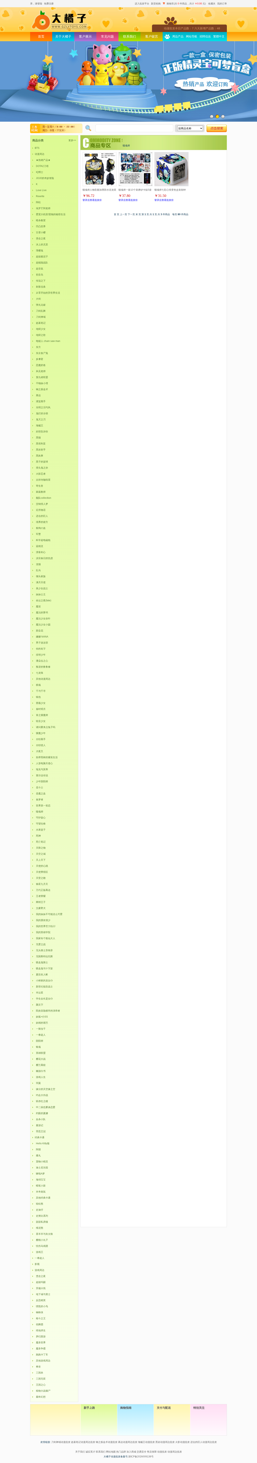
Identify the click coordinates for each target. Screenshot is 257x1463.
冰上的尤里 (41, 244)
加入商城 (131, 1451)
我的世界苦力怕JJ (45, 926)
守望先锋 (40, 823)
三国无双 (40, 1378)
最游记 (39, 1125)
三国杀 (39, 1372)
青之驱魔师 (41, 715)
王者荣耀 (40, 896)
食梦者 (39, 799)
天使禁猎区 (41, 872)
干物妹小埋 (41, 383)
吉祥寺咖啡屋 (42, 479)
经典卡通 (39, 1137)
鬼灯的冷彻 (41, 413)
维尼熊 (39, 1228)
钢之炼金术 (41, 389)
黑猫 (38, 437)
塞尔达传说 (41, 775)
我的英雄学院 (42, 932)
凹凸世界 (40, 226)
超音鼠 (39, 268)
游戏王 (39, 1252)
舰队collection (43, 498)
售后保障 (152, 1451)
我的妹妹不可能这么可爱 (48, 914)
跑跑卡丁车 (41, 1354)
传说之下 (40, 280)
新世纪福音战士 (44, 986)
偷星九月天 (41, 884)
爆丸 (38, 1155)
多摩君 (39, 359)
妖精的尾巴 (41, 1022)
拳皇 (38, 1366)
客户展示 (85, 36)
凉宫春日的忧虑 (44, 558)
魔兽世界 (40, 1342)
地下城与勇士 (42, 1294)
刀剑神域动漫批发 (60, 1442)
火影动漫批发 (182, 1442)
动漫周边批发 (174, 1451)
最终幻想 (40, 1396)
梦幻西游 (40, 1336)
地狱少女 (40, 329)
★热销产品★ (42, 160)
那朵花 (39, 630)
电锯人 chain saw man (47, 341)
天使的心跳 (41, 866)
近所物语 (40, 510)
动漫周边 (39, 154)
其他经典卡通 (42, 1197)
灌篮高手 (40, 401)
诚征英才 (90, 1451)
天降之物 (40, 847)
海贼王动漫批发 (146, 1442)
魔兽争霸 (40, 1348)
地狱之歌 (40, 335)
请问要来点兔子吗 (45, 727)
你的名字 (40, 648)
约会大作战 (41, 1095)
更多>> (72, 140)
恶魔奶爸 (40, 365)
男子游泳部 (41, 642)
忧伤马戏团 (41, 1246)
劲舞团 (39, 1324)
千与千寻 (40, 691)
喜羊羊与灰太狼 (44, 1234)
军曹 (38, 534)
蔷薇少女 (40, 703)
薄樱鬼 (39, 250)
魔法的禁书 (41, 612)
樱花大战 (40, 1059)
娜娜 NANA (41, 636)
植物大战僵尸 (42, 1390)
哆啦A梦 (40, 1173)
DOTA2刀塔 (42, 166)
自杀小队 (40, 1119)
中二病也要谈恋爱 (45, 1107)
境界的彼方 (41, 522)
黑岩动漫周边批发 (165, 1442)
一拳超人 (40, 1034)
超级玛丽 (40, 1282)
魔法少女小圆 (42, 624)
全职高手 (40, 739)
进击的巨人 (41, 516)
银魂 (38, 1047)
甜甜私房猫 (41, 1221)
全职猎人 (40, 745)
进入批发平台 (142, 3)
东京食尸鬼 (41, 353)
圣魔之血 (40, 793)
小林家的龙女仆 (44, 980)
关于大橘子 (63, 36)
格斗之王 (40, 1318)
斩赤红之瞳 (41, 1101)
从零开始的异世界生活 (47, 292)
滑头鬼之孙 (41, 467)
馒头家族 (40, 576)
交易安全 (141, 1451)
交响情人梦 (41, 504)
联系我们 (129, 36)
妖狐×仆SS (41, 1016)
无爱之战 (40, 944)
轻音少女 (40, 721)
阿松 (38, 202)
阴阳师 (39, 1040)
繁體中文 (218, 36)
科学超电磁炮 (42, 540)
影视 (37, 1264)
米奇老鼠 (40, 1191)
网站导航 (191, 36)
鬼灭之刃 (40, 419)
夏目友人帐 (41, 974)
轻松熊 (39, 1203)
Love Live (41, 190)
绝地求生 (40, 1330)
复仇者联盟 (41, 377)
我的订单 (222, 3)
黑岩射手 (40, 449)
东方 (38, 347)
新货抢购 (156, 3)
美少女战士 (41, 588)
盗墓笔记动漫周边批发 (83, 1442)
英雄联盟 (40, 1053)
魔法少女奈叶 (42, 618)
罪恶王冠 (40, 1131)
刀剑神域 (40, 317)
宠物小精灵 (41, 1161)
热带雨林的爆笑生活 (46, 757)
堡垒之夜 (40, 238)
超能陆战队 (41, 262)
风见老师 (40, 371)
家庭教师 (40, 491)
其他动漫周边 (42, 679)
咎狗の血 (40, 528)
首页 (41, 36)
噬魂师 (39, 811)
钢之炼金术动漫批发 (106, 1442)
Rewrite (39, 196)
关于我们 (80, 1451)
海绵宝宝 (40, 1179)
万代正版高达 (42, 890)
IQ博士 (39, 172)
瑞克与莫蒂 (41, 769)
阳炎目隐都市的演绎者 (47, 1010)
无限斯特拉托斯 (44, 956)
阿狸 (38, 1149)
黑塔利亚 (40, 443)
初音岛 (39, 274)
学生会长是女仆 (44, 998)
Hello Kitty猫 (42, 1143)
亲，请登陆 (36, 3)
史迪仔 (39, 1209)
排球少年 (40, 654)
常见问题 (107, 36)
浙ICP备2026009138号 (141, 1456)
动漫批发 (162, 1451)
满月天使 (40, 582)
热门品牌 (121, 1451)
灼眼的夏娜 (41, 1113)
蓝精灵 (39, 546)
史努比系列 (41, 1215)
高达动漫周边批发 (127, 1442)
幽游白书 (40, 1071)
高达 (38, 395)
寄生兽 (39, 485)
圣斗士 (39, 787)
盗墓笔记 (40, 323)
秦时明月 (40, 709)
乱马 (38, 570)
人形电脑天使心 (44, 763)
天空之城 (40, 853)
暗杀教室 (40, 220)
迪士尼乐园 (41, 1167)
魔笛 (38, 606)
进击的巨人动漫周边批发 (203, 1442)
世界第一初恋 (42, 805)
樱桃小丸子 (41, 1240)
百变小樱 (40, 232)
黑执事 (39, 455)
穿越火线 (40, 1288)
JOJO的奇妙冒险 (44, 178)
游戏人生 (40, 1077)
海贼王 (39, 425)
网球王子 (40, 902)
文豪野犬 (40, 908)
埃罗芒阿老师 (42, 208)
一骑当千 (40, 1028)
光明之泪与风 (42, 407)
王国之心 (40, 1384)
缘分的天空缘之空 (45, 1089)
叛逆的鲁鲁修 (42, 666)
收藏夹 (211, 3)
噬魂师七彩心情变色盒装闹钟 (170, 189)
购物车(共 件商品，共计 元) (186, 3)
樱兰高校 (40, 1065)
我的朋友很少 (42, 920)
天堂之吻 (40, 878)
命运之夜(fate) (43, 600)
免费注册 (49, 3)
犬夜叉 (39, 751)
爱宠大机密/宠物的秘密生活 (50, 214)
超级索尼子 (41, 256)
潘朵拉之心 (41, 660)
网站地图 (111, 1451)
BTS (37, 148)
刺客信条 (40, 286)
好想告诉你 (41, 431)
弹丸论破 (40, 304)
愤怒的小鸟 (41, 1306)
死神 (38, 835)
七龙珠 (39, 672)
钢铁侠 (39, 1312)
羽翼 (38, 1083)
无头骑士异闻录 (44, 950)
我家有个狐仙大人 (45, 938)
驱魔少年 (40, 733)
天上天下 (40, 859)
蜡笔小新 (40, 1185)
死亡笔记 (40, 841)
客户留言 (151, 36)
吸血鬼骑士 (41, 962)
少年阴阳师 (41, 781)
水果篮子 (40, 829)
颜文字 (39, 1004)
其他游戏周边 (42, 1360)
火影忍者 (40, 473)
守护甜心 (40, 817)
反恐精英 (40, 1300)
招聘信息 (205, 36)
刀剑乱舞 (40, 310)
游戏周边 (39, 1270)
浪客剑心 (40, 552)
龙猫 (38, 564)
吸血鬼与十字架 (44, 968)
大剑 (38, 298)
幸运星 (39, 992)
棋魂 (38, 685)
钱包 (38, 697)
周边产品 (178, 36)
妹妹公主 (40, 594)
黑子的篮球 (41, 461)
